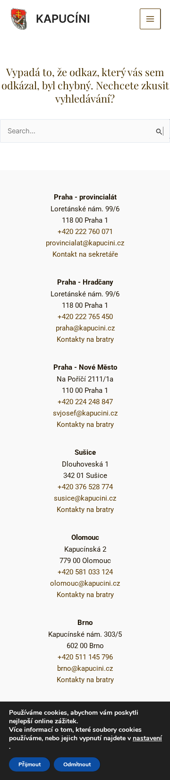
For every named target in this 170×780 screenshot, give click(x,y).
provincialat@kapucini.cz (85, 243)
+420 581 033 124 (85, 572)
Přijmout (29, 764)
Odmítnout (77, 764)
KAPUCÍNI (63, 19)
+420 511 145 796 (85, 657)
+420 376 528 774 (85, 487)
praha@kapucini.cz (85, 328)
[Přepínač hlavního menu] (150, 19)
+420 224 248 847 (85, 402)
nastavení (147, 738)
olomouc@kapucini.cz (85, 583)
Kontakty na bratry (85, 339)
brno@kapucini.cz (85, 668)
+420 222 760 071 (85, 231)
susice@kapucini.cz (85, 498)
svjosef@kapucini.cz (85, 413)
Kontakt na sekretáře (85, 254)
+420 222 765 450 (85, 316)
